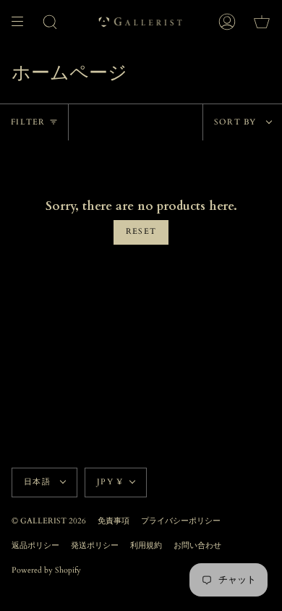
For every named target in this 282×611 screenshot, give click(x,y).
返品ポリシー (35, 546)
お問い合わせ (197, 546)
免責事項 (113, 521)
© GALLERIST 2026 (49, 521)
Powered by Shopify (46, 570)
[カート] (261, 21)
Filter (28, 122)
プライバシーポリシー (181, 521)
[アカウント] (227, 21)
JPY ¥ (110, 482)
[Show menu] (22, 21)
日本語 (39, 482)
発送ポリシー (95, 546)
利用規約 (146, 546)
